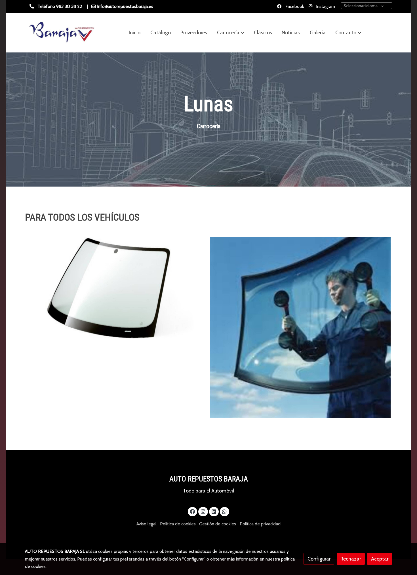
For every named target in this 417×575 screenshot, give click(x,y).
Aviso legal (146, 524)
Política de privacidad (260, 524)
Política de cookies (178, 524)
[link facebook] (193, 511)
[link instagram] (203, 511)
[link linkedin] (213, 511)
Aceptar (379, 559)
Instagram (325, 6)
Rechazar (350, 559)
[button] (230, 33)
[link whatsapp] (224, 511)
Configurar (319, 559)
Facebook (294, 6)
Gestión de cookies (217, 524)
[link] (61, 33)
